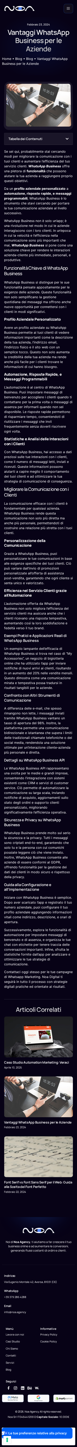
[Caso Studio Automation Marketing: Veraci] (38, 1037)
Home (6, 59)
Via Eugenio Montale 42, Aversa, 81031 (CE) (30, 1282)
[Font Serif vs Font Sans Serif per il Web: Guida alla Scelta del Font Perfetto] (38, 1156)
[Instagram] (15, 1388)
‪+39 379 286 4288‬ (15, 1297)
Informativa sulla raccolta (25, 1442)
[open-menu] (68, 8)
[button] (67, 138)
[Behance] (30, 1388)
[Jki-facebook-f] (8, 1388)
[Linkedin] (22, 1388)
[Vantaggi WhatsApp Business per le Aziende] (38, 1096)
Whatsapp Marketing (24, 977)
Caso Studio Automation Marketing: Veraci (36, 1062)
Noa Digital (51, 977)
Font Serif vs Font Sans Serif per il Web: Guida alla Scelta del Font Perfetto (38, 1184)
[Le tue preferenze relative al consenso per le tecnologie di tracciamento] (7, 1440)
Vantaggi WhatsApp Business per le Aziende (38, 1122)
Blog (18, 59)
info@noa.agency (15, 1312)
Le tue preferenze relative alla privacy (37, 1433)
